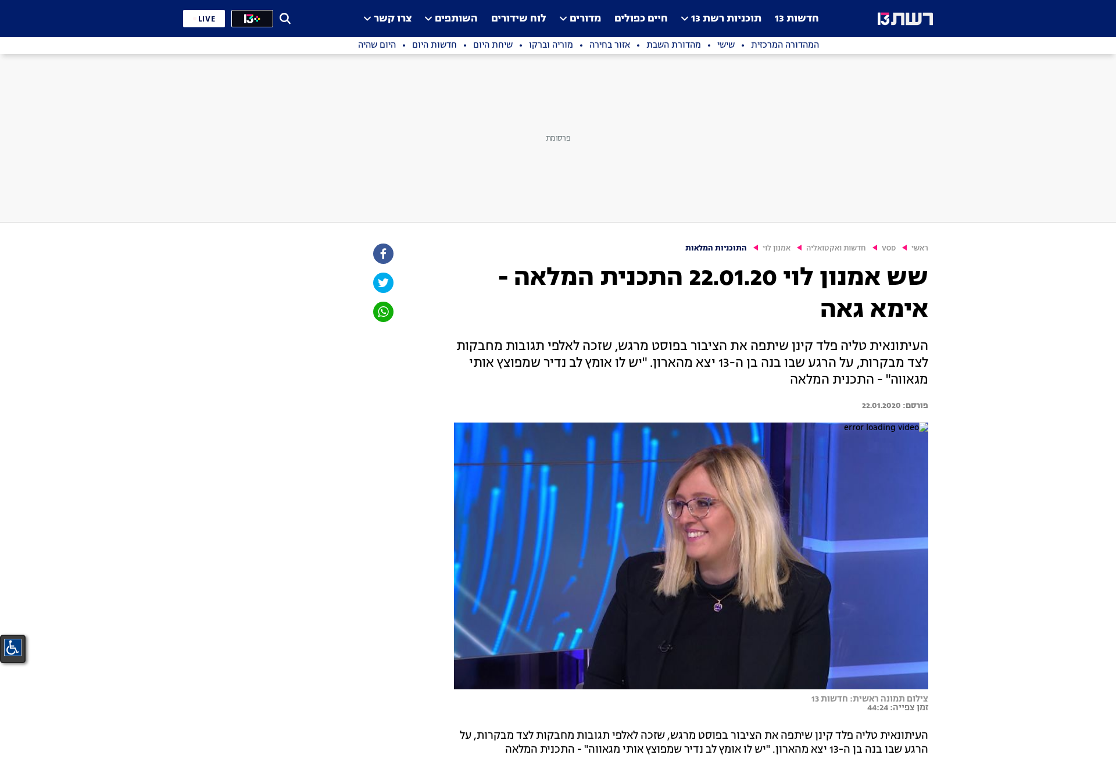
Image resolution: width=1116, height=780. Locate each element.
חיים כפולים (641, 19)
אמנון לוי (777, 248)
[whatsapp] (382, 312)
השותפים (456, 19)
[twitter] (382, 283)
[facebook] (382, 254)
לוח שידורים (518, 19)
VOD (889, 248)
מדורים (585, 19)
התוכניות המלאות (716, 248)
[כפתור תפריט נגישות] (13, 647)
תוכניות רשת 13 (726, 19)
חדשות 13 (797, 19)
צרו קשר (393, 19)
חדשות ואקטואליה (836, 248)
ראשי (919, 248)
